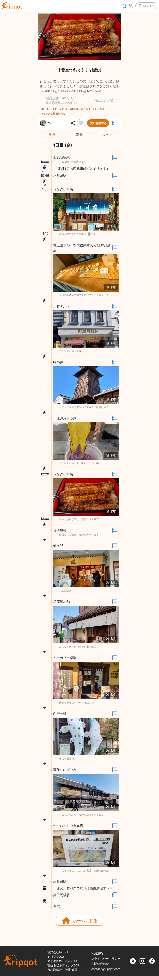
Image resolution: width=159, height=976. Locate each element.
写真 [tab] (79, 135)
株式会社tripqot (57, 952)
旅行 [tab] (52, 135)
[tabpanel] (79, 526)
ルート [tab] (107, 135)
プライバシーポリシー (105, 958)
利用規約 (97, 953)
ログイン (149, 5)
